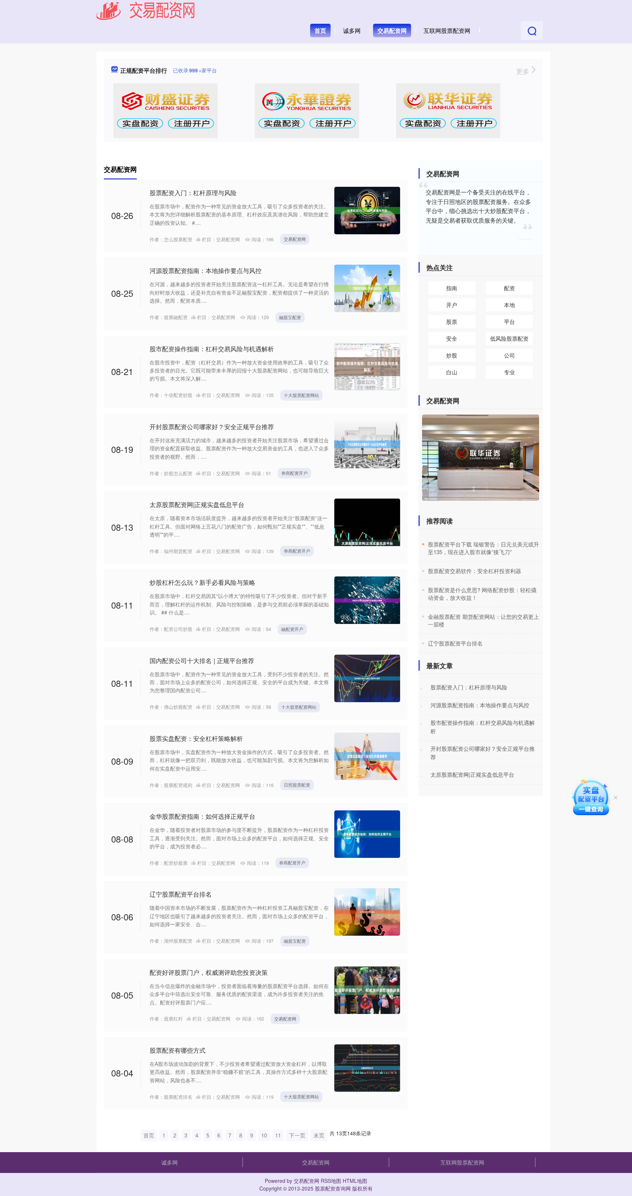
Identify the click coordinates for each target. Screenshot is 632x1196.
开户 (451, 305)
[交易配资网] (146, 10)
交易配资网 (392, 30)
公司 (509, 355)
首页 (320, 30)
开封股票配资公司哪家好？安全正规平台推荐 (212, 426)
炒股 (451, 355)
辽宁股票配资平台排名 (181, 893)
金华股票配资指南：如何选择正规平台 (202, 816)
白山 (451, 372)
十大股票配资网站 (301, 395)
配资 (509, 288)
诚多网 (352, 30)
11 (278, 1135)
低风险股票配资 (509, 338)
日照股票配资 (297, 784)
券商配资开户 (294, 473)
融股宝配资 (290, 317)
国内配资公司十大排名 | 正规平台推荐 (202, 660)
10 (264, 1135)
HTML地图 (355, 1180)
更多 (523, 71)
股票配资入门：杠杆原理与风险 (193, 192)
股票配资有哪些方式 (178, 1050)
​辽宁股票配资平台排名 (455, 643)
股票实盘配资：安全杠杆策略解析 (196, 738)
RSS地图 (331, 1180)
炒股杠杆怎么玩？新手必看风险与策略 (202, 582)
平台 (509, 321)
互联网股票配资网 (447, 30)
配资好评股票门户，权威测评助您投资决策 (209, 972)
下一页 (297, 1135)
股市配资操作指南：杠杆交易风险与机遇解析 (212, 348)
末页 (318, 1135)
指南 (451, 288)
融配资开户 (292, 629)
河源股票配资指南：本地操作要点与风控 (206, 270)
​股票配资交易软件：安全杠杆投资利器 (474, 571)
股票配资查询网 (333, 1188)
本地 (509, 305)
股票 (451, 321)
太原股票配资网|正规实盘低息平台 (197, 504)
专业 (509, 372)
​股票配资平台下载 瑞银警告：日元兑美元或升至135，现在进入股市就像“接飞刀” (483, 548)
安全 (451, 338)
